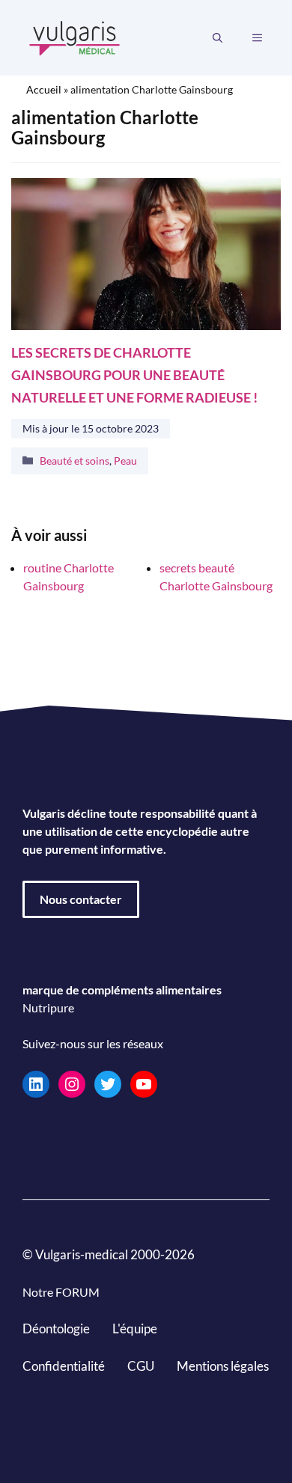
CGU (140, 1365)
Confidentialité (63, 1365)
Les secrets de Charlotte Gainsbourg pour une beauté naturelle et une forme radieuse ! (134, 375)
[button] (217, 38)
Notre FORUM (61, 1292)
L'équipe (134, 1328)
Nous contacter (81, 899)
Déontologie (56, 1328)
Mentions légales (223, 1365)
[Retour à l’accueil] (74, 36)
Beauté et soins (74, 460)
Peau (125, 460)
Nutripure (48, 1007)
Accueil (43, 89)
